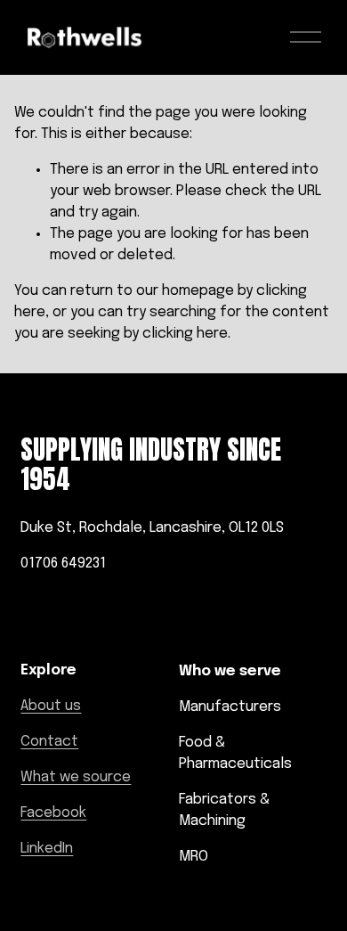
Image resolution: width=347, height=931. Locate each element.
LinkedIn (46, 848)
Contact (49, 741)
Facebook (53, 813)
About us (50, 706)
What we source (75, 777)
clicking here (185, 333)
